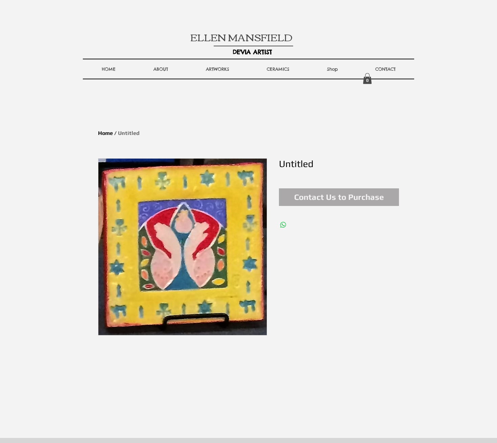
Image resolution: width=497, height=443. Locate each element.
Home (105, 133)
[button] (161, 69)
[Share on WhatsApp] (283, 225)
